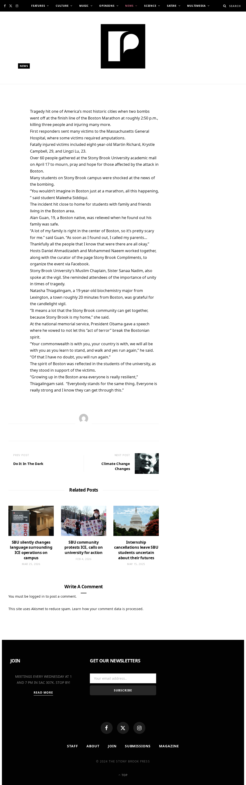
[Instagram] (139, 728)
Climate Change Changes (115, 466)
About (92, 746)
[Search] (224, 5)
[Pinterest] (14, 151)
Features (38, 5)
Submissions (138, 746)
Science (150, 5)
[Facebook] (107, 728)
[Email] (14, 163)
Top (124, 775)
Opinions (106, 5)
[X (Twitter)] (123, 728)
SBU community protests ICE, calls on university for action (83, 547)
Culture (62, 5)
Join (112, 746)
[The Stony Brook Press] (123, 46)
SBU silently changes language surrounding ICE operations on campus (31, 550)
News (129, 5)
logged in (37, 596)
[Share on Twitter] (14, 139)
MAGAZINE (169, 746)
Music (84, 5)
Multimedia (196, 5)
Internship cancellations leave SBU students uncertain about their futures (136, 550)
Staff (72, 746)
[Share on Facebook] (14, 127)
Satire (172, 5)
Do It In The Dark (28, 463)
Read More (43, 692)
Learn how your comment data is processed (107, 609)
